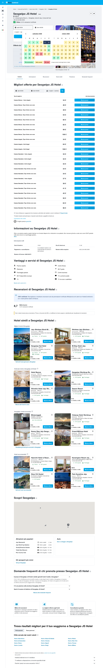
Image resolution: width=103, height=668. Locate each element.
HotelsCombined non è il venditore (25, 657)
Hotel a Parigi (44, 645)
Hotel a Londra (18, 645)
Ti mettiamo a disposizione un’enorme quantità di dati (30, 660)
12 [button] (45, 46)
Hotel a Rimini (72, 638)
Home (14, 9)
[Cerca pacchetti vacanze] (3, 17)
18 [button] (41, 50)
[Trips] (3, 25)
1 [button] (29, 42)
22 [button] (29, 54)
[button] (3, 2)
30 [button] (33, 58)
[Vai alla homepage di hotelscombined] (12, 2)
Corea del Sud (21, 9)
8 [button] (29, 46)
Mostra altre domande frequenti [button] (42, 592)
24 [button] (37, 54)
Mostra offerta (48, 341)
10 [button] (37, 46)
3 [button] (37, 42)
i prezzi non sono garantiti (49, 653)
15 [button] (29, 50)
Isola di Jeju (32, 9)
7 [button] (25, 46)
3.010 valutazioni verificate (28, 22)
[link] (25, 361)
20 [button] (49, 50)
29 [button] (29, 58)
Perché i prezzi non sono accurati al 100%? (27, 663)
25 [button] (41, 54)
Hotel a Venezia (45, 641)
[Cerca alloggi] (3, 10)
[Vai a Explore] (3, 20)
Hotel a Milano (72, 645)
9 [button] (33, 46)
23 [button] (33, 54)
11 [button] (41, 46)
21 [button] (25, 54)
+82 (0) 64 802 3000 (19, 20)
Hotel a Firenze (72, 643)
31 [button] (73, 58)
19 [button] (45, 50)
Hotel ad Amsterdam (19, 641)
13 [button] (49, 46)
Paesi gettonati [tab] (30, 630)
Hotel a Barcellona (19, 638)
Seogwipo (41, 9)
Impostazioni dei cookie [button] (20, 218)
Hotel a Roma (18, 643)
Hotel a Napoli (45, 643)
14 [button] (25, 50)
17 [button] (37, 50)
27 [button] (49, 54)
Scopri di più (64, 213)
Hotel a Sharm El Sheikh (47, 638)
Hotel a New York (72, 641)
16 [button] (33, 50)
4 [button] (41, 42)
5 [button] (54, 46)
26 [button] (45, 54)
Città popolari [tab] (19, 630)
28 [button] (25, 58)
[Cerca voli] (3, 7)
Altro (15, 236)
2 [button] (33, 42)
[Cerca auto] (3, 14)
